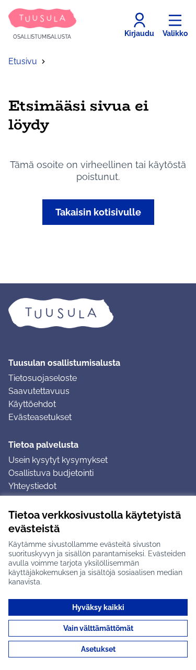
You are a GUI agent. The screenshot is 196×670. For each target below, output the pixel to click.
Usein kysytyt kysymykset (58, 460)
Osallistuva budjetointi (51, 473)
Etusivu (22, 61)
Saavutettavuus (39, 391)
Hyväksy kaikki (98, 607)
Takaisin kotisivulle (98, 212)
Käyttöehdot (32, 404)
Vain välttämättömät (98, 628)
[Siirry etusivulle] (98, 313)
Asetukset (98, 649)
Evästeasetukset (40, 417)
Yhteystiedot (32, 486)
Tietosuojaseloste (42, 378)
